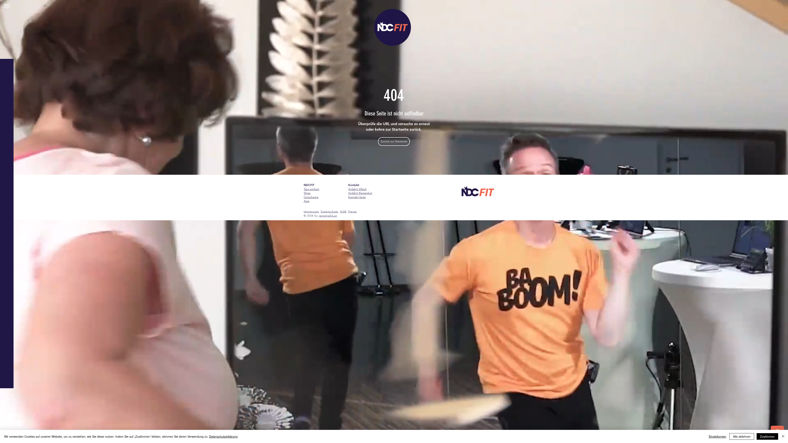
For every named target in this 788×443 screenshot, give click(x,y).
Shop (307, 193)
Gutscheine (311, 197)
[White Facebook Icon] (6, 429)
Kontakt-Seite (357, 197)
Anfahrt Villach (357, 189)
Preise (352, 211)
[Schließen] (783, 436)
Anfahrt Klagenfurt (360, 193)
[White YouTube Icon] (6, 420)
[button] (7, 6)
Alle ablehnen (742, 436)
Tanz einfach (311, 189)
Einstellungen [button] (717, 436)
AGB (343, 211)
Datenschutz (329, 211)
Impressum (311, 211)
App (306, 201)
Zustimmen (767, 436)
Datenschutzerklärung (223, 436)
